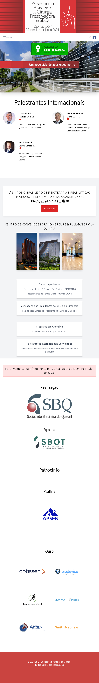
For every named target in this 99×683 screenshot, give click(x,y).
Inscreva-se (49, 208)
